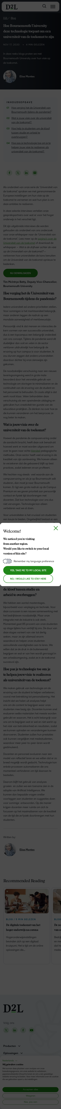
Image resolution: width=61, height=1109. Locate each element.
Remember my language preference (34, 561)
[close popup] (56, 528)
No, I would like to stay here (28, 579)
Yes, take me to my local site (28, 570)
